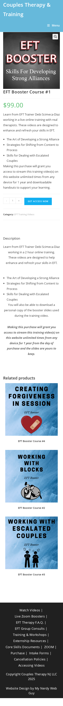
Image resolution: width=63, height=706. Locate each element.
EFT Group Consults (30, 628)
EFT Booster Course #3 (31, 574)
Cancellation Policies (30, 659)
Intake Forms (39, 653)
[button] (55, 36)
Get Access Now (38, 201)
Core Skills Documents (23, 647)
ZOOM (49, 647)
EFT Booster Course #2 (31, 508)
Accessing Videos (31, 665)
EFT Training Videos (24, 214)
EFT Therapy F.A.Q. (30, 622)
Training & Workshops (30, 635)
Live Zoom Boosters (30, 616)
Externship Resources (29, 641)
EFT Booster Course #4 (31, 441)
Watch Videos (29, 610)
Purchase (18, 653)
